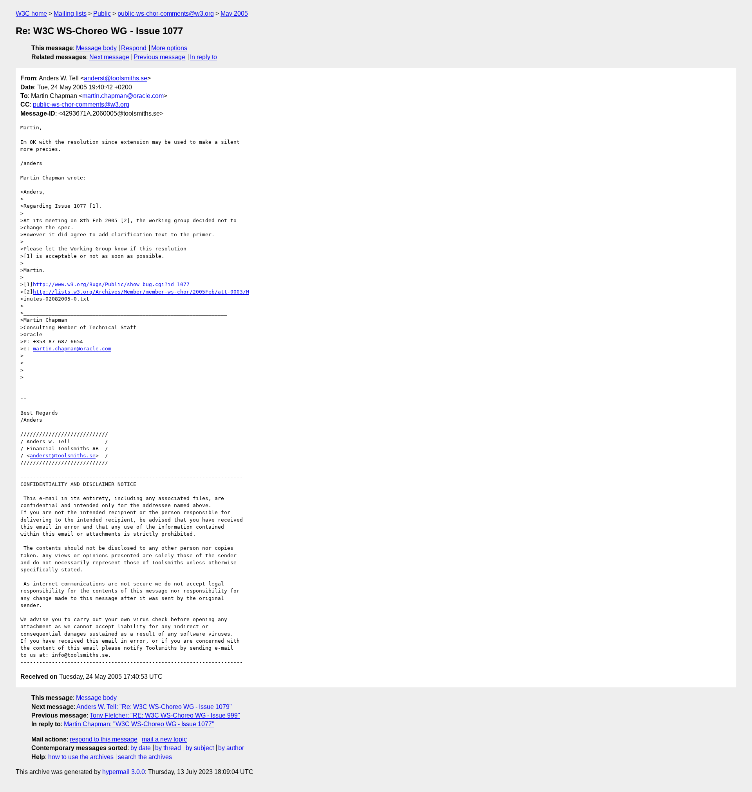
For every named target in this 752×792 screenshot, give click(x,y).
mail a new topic (164, 739)
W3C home (31, 13)
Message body (96, 48)
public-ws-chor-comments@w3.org (166, 13)
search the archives (145, 757)
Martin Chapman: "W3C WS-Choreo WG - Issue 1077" (139, 724)
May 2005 (234, 13)
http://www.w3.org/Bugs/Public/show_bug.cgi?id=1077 (111, 284)
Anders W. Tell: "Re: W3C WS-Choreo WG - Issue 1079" (154, 706)
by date (140, 748)
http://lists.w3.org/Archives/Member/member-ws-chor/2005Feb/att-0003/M (141, 292)
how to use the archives (81, 757)
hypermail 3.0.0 (123, 771)
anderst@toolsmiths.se (115, 78)
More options (169, 48)
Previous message (159, 57)
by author (231, 748)
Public (102, 13)
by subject (200, 748)
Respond (133, 48)
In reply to (203, 57)
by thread (168, 748)
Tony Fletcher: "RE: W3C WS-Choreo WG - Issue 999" (165, 715)
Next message (109, 57)
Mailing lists (70, 13)
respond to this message (103, 739)
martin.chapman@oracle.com (123, 95)
